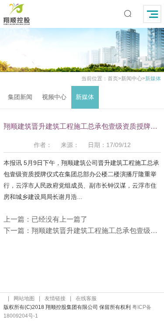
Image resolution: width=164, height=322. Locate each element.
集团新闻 (20, 96)
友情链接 (55, 298)
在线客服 (86, 298)
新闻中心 (131, 78)
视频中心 (54, 96)
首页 (113, 78)
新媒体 (85, 96)
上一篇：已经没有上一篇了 (45, 219)
